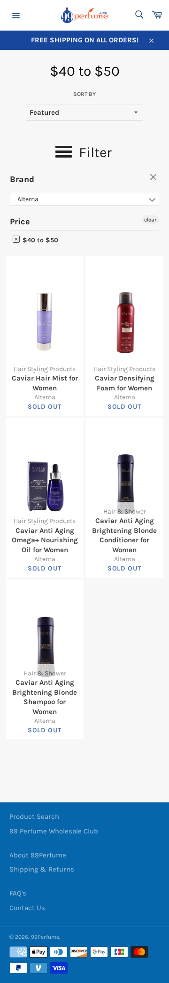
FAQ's (17, 893)
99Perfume (45, 937)
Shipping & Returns (41, 869)
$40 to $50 (39, 240)
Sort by (84, 94)
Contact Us (27, 908)
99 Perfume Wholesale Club (53, 831)
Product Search (34, 816)
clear (154, 177)
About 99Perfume (37, 855)
